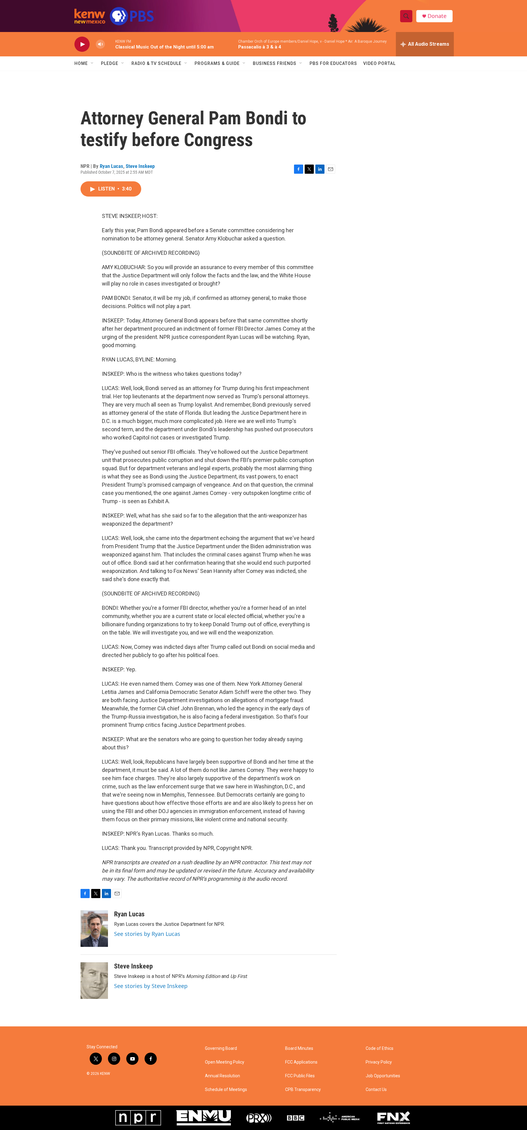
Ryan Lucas (111, 166)
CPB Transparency (303, 1089)
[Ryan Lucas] (94, 928)
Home (81, 63)
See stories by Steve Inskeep (151, 986)
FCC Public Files (300, 1076)
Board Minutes (299, 1048)
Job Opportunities (383, 1076)
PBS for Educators (333, 63)
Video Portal (379, 63)
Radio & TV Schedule (156, 63)
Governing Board (221, 1048)
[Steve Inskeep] (94, 980)
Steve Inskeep (140, 166)
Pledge (109, 63)
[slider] (110, 44)
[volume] (100, 44)
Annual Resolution (222, 1076)
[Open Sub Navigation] (92, 63)
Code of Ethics (379, 1048)
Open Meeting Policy (224, 1062)
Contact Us (376, 1089)
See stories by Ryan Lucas (147, 933)
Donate (437, 16)
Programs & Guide (217, 63)
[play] (82, 44)
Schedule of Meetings (226, 1089)
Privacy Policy (379, 1062)
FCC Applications (301, 1062)
